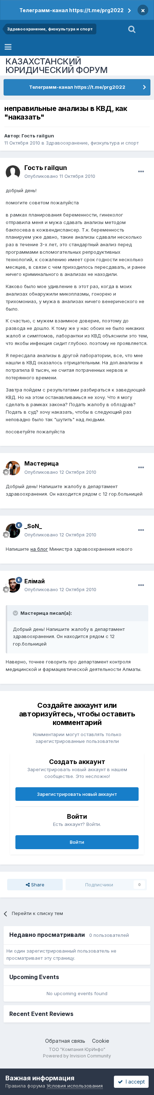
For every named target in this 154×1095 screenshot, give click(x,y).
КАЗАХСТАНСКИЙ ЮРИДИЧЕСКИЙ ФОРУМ (56, 65)
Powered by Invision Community (77, 1055)
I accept (134, 1082)
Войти (77, 842)
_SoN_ (33, 526)
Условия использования (75, 1086)
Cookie (100, 1041)
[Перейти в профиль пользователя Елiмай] (13, 585)
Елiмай (34, 581)
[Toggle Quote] (16, 613)
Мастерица (41, 463)
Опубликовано (59, 176)
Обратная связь (65, 1041)
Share (37, 884)
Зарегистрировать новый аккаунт (77, 794)
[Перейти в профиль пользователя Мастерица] (13, 468)
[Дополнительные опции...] (141, 171)
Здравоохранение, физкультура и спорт (92, 143)
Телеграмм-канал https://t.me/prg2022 (71, 10)
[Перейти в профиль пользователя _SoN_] (13, 531)
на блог (39, 549)
